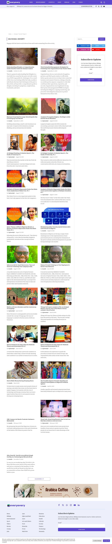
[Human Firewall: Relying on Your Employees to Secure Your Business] (56, 254)
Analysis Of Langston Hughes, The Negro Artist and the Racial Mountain (55, 117)
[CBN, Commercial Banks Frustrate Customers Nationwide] (22, 408)
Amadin (10, 71)
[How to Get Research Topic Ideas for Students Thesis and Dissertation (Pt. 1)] (56, 334)
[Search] (101, 2)
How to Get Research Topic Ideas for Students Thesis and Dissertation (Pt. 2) (21, 345)
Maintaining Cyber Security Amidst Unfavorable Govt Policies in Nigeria (55, 227)
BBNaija (66, 2)
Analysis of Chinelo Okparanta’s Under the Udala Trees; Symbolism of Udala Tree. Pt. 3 (22, 190)
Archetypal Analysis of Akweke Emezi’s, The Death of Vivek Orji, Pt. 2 (54, 153)
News (31, 2)
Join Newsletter (86, 6)
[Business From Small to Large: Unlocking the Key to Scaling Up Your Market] (22, 106)
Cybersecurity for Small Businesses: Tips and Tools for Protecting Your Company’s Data (21, 265)
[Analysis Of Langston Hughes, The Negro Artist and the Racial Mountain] (56, 106)
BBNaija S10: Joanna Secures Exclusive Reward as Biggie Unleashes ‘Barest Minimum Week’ (35, 6)
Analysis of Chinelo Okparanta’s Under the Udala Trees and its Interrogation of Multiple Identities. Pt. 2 (56, 191)
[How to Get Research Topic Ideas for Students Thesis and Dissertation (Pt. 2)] (22, 334)
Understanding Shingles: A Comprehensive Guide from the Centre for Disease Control (20, 67)
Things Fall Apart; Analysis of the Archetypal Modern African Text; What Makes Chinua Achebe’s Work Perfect (55, 308)
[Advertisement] (56, 20)
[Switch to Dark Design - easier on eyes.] (104, 2)
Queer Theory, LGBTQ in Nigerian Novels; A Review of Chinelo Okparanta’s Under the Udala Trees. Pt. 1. (21, 228)
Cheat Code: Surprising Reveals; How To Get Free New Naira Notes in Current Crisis (55, 420)
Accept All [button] (106, 540)
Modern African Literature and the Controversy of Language (21, 307)
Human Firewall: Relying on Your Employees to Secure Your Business (55, 265)
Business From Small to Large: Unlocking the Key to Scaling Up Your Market (22, 117)
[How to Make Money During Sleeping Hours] (22, 370)
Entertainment (40, 2)
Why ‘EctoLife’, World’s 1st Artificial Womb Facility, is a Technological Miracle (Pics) (20, 456)
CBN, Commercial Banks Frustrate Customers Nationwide (20, 420)
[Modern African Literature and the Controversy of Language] (22, 296)
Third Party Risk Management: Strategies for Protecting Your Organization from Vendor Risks (56, 67)
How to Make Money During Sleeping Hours (20, 381)
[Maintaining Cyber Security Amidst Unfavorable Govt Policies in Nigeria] (56, 216)
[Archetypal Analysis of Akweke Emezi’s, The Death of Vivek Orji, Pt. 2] (56, 142)
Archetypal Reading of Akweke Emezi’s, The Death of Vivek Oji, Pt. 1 (20, 153)
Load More (38, 479)
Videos (81, 2)
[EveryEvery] (13, 2)
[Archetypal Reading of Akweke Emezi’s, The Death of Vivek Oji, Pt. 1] (22, 142)
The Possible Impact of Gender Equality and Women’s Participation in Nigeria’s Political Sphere (54, 382)
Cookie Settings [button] (97, 540)
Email (91, 73)
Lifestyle (51, 2)
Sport (59, 2)
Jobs (74, 2)
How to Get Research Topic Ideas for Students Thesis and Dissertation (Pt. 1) (54, 345)
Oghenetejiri (45, 121)
